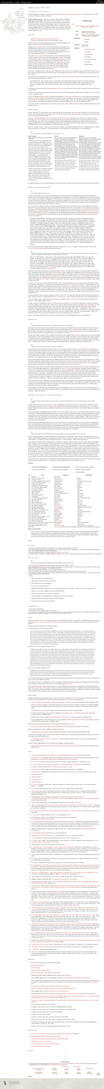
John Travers (57, 505)
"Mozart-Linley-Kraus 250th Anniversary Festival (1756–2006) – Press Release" (57, 810)
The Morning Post (73, 284)
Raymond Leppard (77, 745)
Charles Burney (65, 118)
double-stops (71, 371)
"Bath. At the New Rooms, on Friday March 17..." (43, 835)
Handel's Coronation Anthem (88, 214)
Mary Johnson (77, 1066)
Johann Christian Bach (83, 349)
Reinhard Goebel (68, 726)
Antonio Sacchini (58, 520)
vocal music (59, 349)
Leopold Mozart (48, 127)
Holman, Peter (37, 769)
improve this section (60, 1063)
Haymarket (76, 206)
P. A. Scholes (78, 771)
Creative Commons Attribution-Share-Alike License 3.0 (69, 14)
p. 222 (44, 955)
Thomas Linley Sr (58, 479)
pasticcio (60, 272)
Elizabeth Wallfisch (89, 719)
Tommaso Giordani (58, 508)
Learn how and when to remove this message (57, 1064)
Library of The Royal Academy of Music (40, 970)
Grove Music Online (63, 796)
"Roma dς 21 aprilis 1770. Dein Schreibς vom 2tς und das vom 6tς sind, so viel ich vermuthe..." (70, 805)
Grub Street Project (7, 2)
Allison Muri (16, 1082)
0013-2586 (47, 842)
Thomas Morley (58, 526)
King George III (58, 277)
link (91, 826)
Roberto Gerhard (66, 364)
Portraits (21, 17)
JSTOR (52, 842)
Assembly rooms (62, 57)
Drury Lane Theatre (44, 279)
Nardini (63, 368)
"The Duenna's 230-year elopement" (61, 879)
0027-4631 (36, 830)
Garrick (85, 277)
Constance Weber (38, 687)
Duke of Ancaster (43, 620)
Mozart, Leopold (36, 805)
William (86, 64)
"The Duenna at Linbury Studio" (59, 766)
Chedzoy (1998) (36, 774)
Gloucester (52, 211)
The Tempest (53, 303)
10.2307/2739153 (37, 842)
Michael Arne (57, 504)
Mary (86, 51)
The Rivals (90, 406)
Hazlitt (91, 362)
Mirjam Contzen (43, 726)
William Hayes (57, 511)
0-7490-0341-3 (67, 975)
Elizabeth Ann (88, 49)
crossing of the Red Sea (76, 299)
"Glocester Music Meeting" (39, 833)
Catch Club (71, 562)
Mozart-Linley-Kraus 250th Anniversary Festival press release (46, 1036)
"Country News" (36, 814)
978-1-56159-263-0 (73, 759)
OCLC (83, 977)
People (17, 2)
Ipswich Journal (32, 667)
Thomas (66, 1068)
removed (39, 1064)
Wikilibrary (76, 798)
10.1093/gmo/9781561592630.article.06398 (43, 819)
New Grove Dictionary (58, 331)
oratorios (30, 94)
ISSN (32, 830)
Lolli (66, 368)
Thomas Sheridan (38, 1072)
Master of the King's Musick (60, 88)
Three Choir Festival (86, 209)
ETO (40, 531)
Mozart (29, 687)
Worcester (94, 209)
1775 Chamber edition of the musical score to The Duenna (45, 1043)
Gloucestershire (39, 46)
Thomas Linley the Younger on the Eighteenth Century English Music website (49, 1038)
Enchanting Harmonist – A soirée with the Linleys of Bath (74, 713)
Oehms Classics (70, 724)
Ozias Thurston (88, 59)
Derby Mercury (36, 628)
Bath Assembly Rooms (59, 59)
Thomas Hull (68, 96)
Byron (85, 362)
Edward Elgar (67, 25)
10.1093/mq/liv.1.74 (91, 828)
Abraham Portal (59, 552)
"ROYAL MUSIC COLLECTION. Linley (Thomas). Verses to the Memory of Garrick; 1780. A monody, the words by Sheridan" (62, 924)
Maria (86, 56)
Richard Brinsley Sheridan (38, 1068)
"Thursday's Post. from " (43, 946)
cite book (62, 874)
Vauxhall (88, 352)
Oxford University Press (78, 796)
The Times (69, 766)
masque (84, 96)
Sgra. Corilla (31, 147)
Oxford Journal (45, 212)
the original (93, 810)
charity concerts (94, 92)
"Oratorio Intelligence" (37, 838)
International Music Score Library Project (65, 1033)
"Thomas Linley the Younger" (59, 788)
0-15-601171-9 (77, 802)
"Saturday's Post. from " (42, 944)
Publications (20, 15)
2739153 (56, 842)
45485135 (87, 977)
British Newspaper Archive (37, 965)
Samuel (86, 54)
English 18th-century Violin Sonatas (59, 717)
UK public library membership (92, 798)
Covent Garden (44, 96)
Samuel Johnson (81, 275)
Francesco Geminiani (59, 525)
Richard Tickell (89, 1068)
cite (41, 1063)
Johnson (82, 362)
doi (40, 759)
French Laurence (44, 566)
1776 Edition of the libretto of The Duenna (41, 1041)
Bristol (77, 76)
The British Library (35, 967)
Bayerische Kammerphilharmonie (56, 726)
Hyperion (67, 699)
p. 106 (44, 794)
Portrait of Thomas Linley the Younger (84, 26)
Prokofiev (57, 364)
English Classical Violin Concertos (76, 719)
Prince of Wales (35, 98)
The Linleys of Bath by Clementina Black (41, 1046)
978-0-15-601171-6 (77, 977)
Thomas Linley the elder (40, 55)
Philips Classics (60, 729)
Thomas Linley (26, 2)
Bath (90, 32)
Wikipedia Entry (19, 13)
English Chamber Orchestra (65, 745)
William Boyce (49, 88)
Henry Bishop (90, 308)
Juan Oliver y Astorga (38, 622)
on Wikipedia (48, 15)
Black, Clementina (35, 972)
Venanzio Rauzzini (58, 517)
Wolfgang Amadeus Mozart (46, 118)
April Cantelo (55, 745)
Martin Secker (57, 972)
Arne (29, 350)
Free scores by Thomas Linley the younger (41, 1033)
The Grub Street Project (14, 1081)
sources (46, 1063)
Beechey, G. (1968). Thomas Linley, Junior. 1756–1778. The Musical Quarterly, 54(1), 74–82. (53, 988)
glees (43, 572)
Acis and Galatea (50, 268)
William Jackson (73, 103)
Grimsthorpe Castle (86, 36)
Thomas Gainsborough (53, 103)
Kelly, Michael (35, 791)
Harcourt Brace (65, 977)
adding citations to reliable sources (74, 1063)
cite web (76, 826)
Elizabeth (33, 40)
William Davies (41, 443)
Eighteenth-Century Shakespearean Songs (41, 745)
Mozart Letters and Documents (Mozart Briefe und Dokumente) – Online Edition (50, 986)
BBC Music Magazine (75, 764)
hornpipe (63, 98)
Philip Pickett (69, 732)
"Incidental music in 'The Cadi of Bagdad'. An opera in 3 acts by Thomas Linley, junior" (53, 847)
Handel (78, 335)
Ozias (78, 1072)
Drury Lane (68, 246)
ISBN (67, 759)
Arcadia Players (83, 738)
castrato (91, 211)
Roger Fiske (87, 304)
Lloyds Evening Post (33, 99)
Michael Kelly (96, 112)
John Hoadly (51, 569)
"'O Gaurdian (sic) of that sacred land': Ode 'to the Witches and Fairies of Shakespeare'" (54, 821)
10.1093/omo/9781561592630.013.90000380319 (53, 759)
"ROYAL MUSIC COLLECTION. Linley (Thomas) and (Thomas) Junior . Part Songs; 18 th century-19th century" (63, 932)
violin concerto (64, 76)
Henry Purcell (58, 25)
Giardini (30, 215)
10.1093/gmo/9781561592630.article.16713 (43, 798)
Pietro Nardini (77, 112)
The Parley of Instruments (71, 702)
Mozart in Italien (35, 726)
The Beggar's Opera (52, 406)
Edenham (43, 678)
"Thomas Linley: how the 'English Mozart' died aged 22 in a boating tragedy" (51, 764)
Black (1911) (36, 779)
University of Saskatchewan (15, 1083)
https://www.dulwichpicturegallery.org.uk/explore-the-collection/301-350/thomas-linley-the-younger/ (55, 755)
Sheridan (63, 271)
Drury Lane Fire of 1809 (76, 329)
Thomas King (65, 553)
